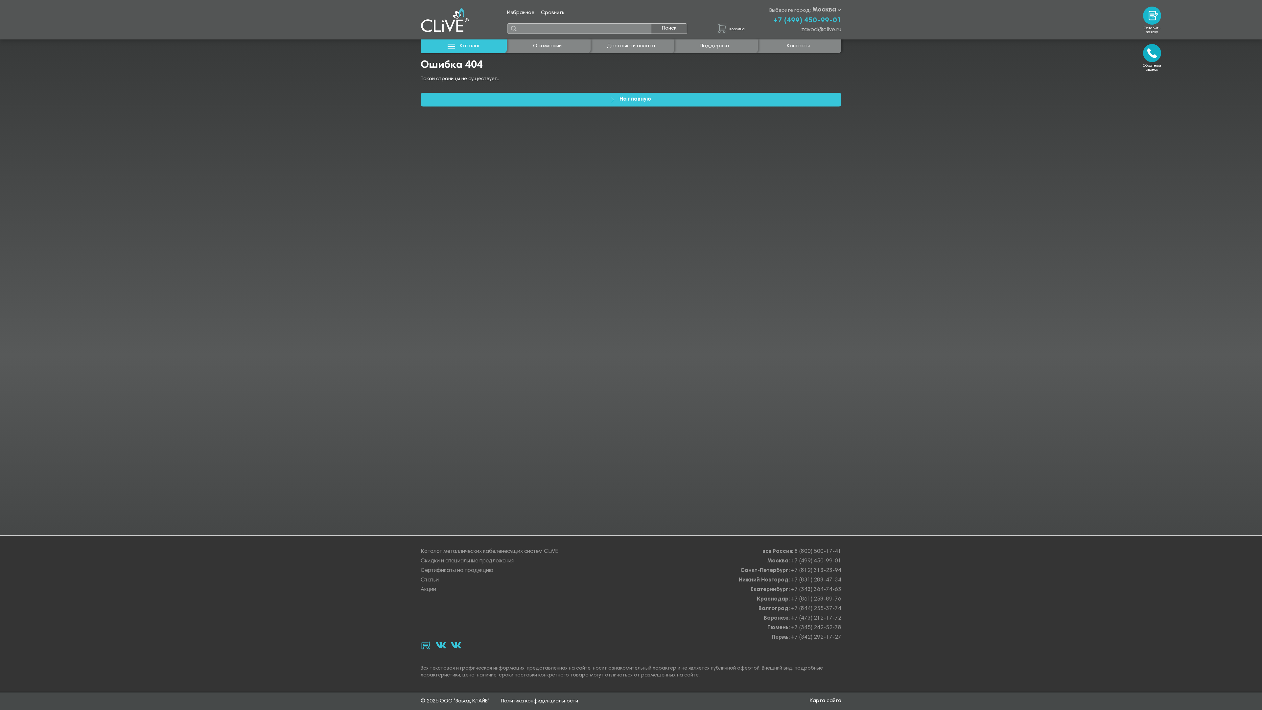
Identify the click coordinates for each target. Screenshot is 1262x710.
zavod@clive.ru (821, 30)
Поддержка (714, 46)
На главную (635, 99)
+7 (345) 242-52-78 (816, 628)
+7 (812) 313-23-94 (816, 571)
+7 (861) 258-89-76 (816, 599)
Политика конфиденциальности (539, 701)
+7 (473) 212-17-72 (816, 618)
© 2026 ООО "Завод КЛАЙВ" (455, 701)
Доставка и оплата (631, 46)
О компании (547, 46)
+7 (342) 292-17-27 (816, 637)
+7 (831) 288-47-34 (816, 580)
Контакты (798, 46)
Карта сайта (825, 700)
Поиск (669, 28)
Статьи (430, 580)
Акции (428, 590)
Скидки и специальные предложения (467, 561)
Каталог (470, 46)
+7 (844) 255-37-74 (816, 609)
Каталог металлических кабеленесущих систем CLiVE (489, 552)
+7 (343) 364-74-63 (816, 590)
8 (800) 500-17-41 (818, 552)
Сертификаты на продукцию (457, 571)
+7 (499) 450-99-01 (807, 20)
